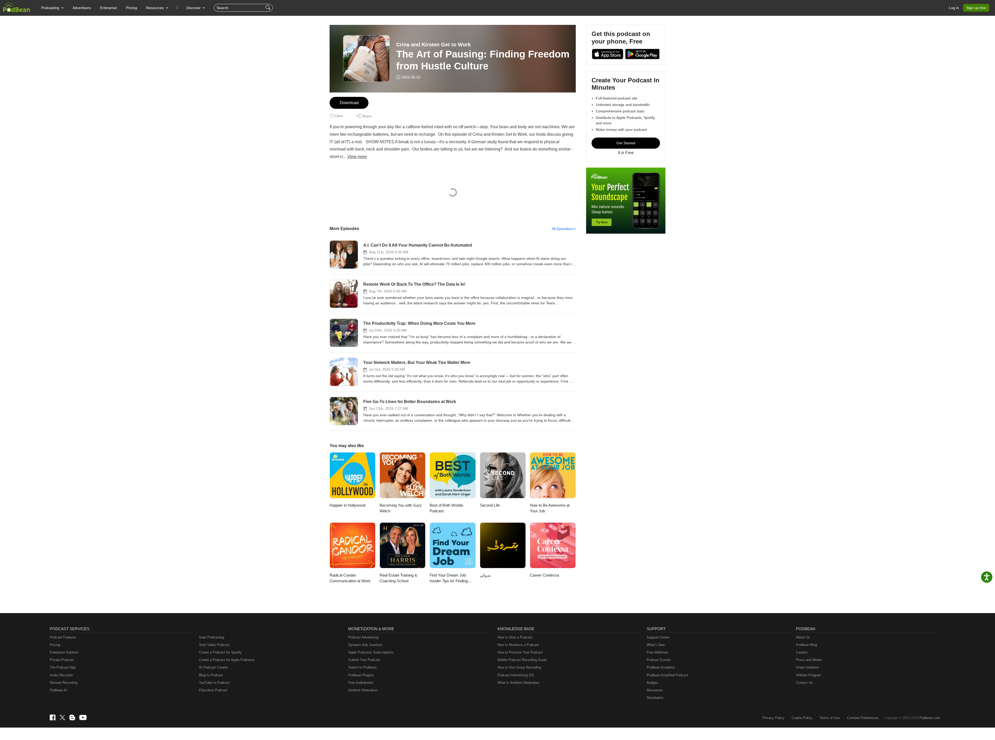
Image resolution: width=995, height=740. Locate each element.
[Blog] (72, 717)
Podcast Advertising (363, 637)
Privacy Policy (773, 718)
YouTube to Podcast (214, 683)
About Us (803, 637)
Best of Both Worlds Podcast (446, 508)
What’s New (656, 645)
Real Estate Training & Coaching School (398, 578)
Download (349, 102)
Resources (655, 690)
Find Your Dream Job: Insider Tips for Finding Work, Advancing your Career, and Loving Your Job (450, 578)
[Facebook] (52, 717)
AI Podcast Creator (213, 667)
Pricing (131, 8)
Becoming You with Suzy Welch (401, 508)
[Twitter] (62, 717)
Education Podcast (213, 690)
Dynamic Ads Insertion (365, 645)
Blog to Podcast (211, 675)
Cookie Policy (802, 718)
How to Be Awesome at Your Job (550, 508)
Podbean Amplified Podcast (667, 675)
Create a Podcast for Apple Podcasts (227, 660)
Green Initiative (807, 667)
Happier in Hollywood (347, 505)
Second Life (490, 505)
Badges (652, 683)
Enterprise (108, 8)
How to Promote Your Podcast (520, 652)
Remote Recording (63, 683)
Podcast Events (659, 660)
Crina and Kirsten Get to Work (433, 44)
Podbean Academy (661, 667)
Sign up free (976, 8)
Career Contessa (544, 575)
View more (357, 156)
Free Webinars (658, 652)
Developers (655, 698)
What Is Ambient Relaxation (518, 683)
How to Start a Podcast (514, 637)
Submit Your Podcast (364, 660)
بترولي (485, 575)
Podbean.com (929, 718)
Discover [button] (194, 8)
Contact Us (804, 683)
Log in (954, 8)
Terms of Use (830, 718)
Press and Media (808, 660)
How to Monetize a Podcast (518, 645)
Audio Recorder (61, 675)
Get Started (625, 143)
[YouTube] (83, 717)
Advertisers (82, 8)
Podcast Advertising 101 (515, 675)
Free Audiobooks (360, 683)
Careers (802, 652)
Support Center (658, 637)
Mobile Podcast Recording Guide (522, 660)
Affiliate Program (808, 675)
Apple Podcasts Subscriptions (371, 652)
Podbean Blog (806, 645)
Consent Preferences (863, 718)
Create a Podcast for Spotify (220, 652)
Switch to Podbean (362, 667)
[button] (52, 8)
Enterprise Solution (64, 652)
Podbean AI (58, 690)
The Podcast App (63, 667)
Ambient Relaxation (363, 690)
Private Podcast (62, 660)
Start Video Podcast (214, 645)
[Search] (269, 7)
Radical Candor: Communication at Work (350, 578)
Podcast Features (63, 637)
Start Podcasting (211, 637)
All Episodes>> (564, 229)
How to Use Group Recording (519, 667)
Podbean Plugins (361, 675)
